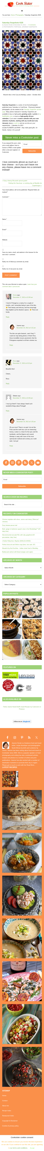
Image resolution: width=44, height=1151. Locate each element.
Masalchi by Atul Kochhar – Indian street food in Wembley (20, 548)
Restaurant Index (8, 1116)
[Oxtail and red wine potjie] (12, 629)
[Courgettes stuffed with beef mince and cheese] (32, 650)
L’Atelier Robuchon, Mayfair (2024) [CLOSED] (16, 541)
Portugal (17, 27)
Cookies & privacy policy (10, 1126)
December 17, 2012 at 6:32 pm (22, 363)
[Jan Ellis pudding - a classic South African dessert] (12, 650)
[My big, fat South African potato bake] (32, 629)
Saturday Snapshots (29, 27)
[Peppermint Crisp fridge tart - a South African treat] (12, 608)
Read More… (31, 765)
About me (5, 1106)
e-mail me (16, 123)
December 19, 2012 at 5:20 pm (26, 421)
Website (4, 240)
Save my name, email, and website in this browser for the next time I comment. (20, 253)
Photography (9, 27)
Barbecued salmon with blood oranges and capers (17, 552)
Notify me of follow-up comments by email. (15, 261)
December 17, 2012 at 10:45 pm (23, 398)
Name (4, 219)
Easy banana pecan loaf (9, 525)
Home (4, 1095)
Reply (7, 317)
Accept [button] (32, 1148)
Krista (15, 295)
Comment (5, 197)
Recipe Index (6, 1110)
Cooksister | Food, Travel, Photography (22, 4)
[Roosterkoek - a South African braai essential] (32, 608)
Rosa (14, 361)
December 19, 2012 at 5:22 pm (26, 328)
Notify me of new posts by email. (12, 269)
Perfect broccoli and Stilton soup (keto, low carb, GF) (18, 544)
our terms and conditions (18, 1148)
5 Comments (32, 25)
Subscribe (32, 151)
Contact (4, 1100)
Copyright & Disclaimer (10, 1121)
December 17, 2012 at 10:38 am (23, 297)
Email (4, 229)
